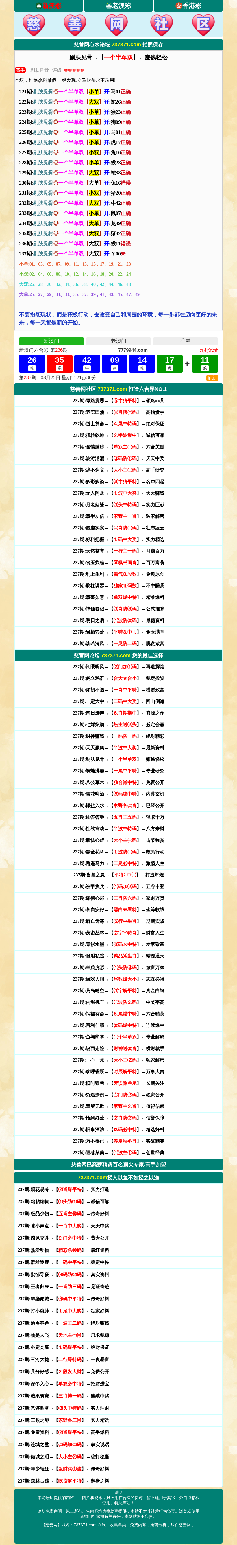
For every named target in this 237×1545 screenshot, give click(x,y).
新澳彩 (52, 5)
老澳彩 (121, 5)
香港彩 (191, 5)
